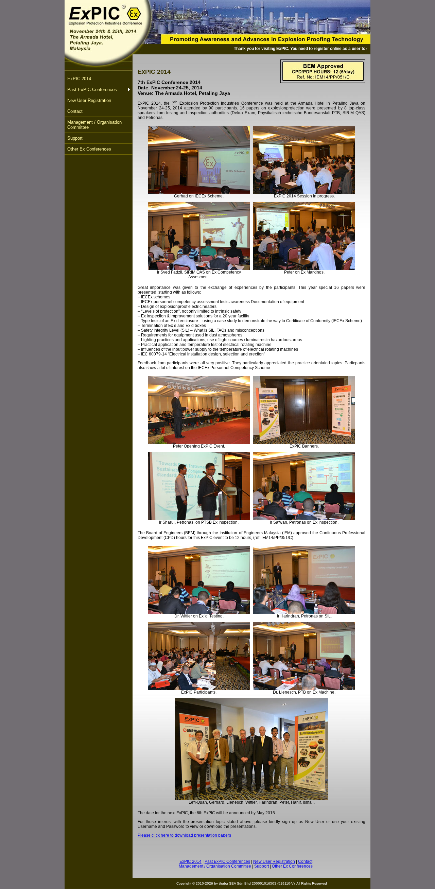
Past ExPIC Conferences (92, 89)
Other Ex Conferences (89, 149)
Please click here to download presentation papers (184, 835)
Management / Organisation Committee (94, 125)
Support (75, 138)
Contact (75, 111)
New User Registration (89, 100)
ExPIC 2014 (79, 78)
